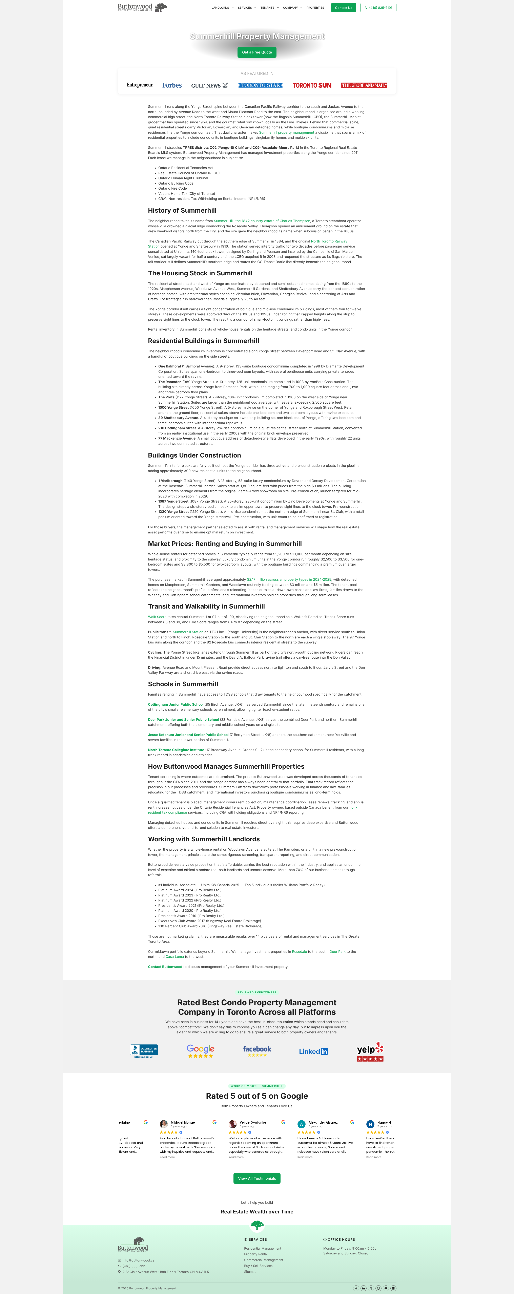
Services (245, 7)
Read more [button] (133, 1157)
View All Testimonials (257, 1178)
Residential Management (262, 1248)
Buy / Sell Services (258, 1266)
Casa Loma (174, 957)
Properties (315, 7)
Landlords (220, 7)
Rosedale (299, 952)
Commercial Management (263, 1260)
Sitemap (250, 1272)
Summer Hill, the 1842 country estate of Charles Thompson (261, 221)
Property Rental (256, 1254)
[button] (121, 1140)
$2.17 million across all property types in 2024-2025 (288, 579)
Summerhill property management (286, 132)
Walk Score (157, 617)
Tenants (267, 7)
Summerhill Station (187, 632)
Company (290, 7)
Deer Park (337, 952)
